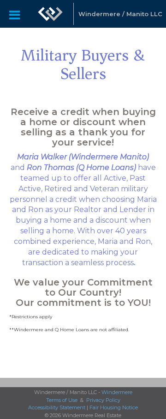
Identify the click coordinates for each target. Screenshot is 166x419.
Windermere (116, 392)
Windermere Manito (109, 156)
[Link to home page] (50, 14)
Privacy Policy (103, 400)
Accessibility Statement (56, 407)
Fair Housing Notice (113, 407)
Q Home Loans (106, 167)
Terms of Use (61, 400)
